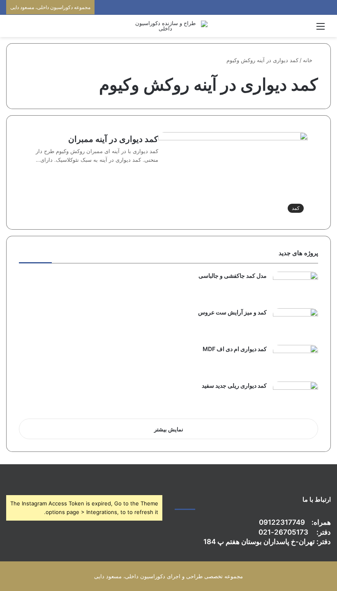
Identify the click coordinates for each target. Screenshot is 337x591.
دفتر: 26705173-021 (295, 532)
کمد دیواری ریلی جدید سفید (234, 385)
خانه (308, 60)
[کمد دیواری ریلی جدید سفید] (295, 397)
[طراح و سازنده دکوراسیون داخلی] (168, 26)
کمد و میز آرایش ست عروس (232, 312)
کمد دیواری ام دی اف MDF (235, 348)
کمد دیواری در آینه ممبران (113, 139)
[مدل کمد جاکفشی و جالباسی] (295, 287)
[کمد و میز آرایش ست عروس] (295, 323)
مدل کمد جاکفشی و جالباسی (233, 275)
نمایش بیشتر (168, 429)
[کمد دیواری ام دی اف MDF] (295, 360)
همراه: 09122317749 (295, 522)
